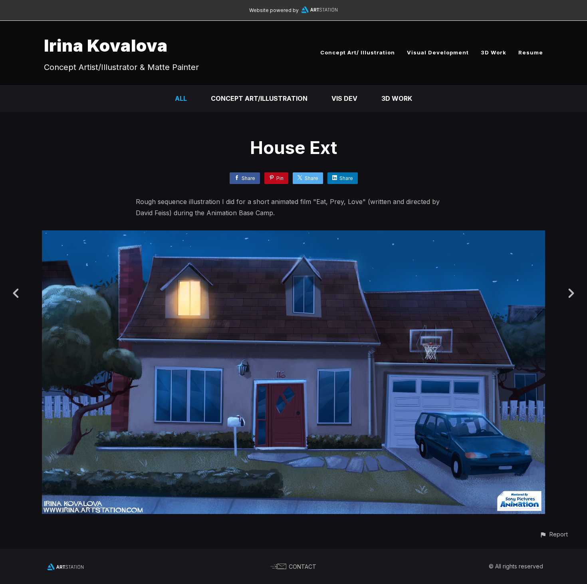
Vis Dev (344, 98)
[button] (553, 534)
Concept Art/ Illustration (357, 52)
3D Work (493, 52)
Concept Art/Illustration (259, 98)
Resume (530, 52)
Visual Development (438, 52)
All (181, 98)
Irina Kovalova (106, 45)
